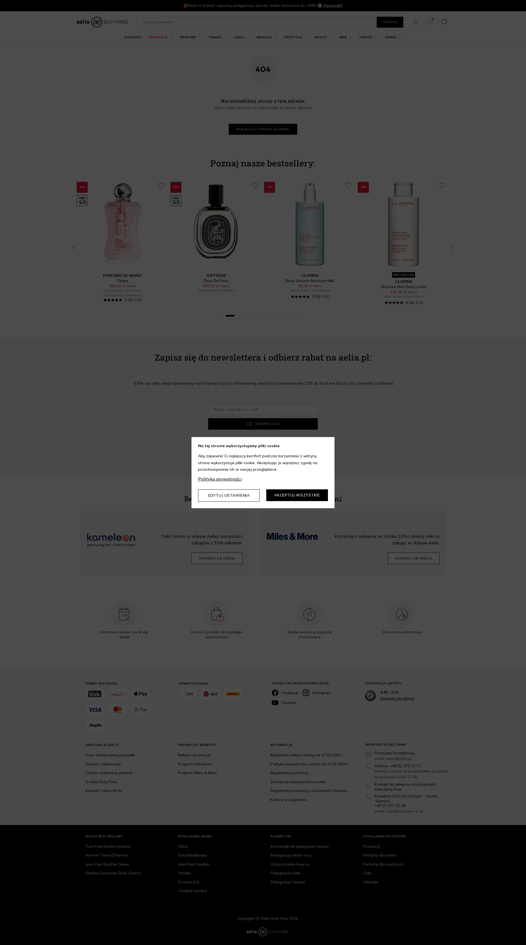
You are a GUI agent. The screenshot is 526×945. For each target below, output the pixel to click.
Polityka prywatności (220, 479)
